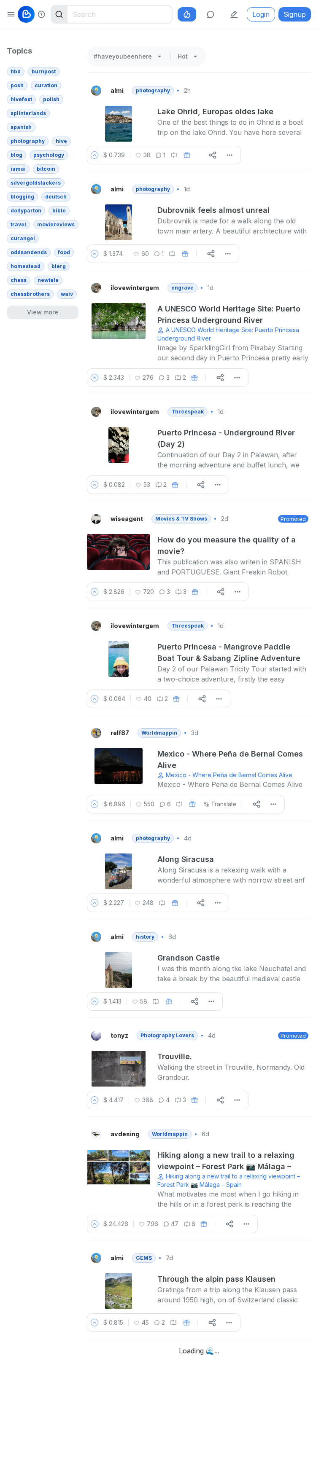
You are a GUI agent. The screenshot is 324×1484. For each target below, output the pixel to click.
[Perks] (187, 14)
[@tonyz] (97, 1035)
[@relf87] (97, 733)
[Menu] (229, 155)
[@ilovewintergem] (97, 288)
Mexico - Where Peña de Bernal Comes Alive (229, 774)
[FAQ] (41, 14)
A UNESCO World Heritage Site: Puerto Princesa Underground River (228, 334)
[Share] (212, 155)
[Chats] (210, 14)
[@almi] (97, 90)
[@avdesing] (97, 1134)
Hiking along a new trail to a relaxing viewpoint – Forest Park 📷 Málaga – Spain (228, 1180)
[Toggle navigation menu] (11, 14)
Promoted (293, 518)
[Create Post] (234, 14)
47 (174, 1223)
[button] (94, 155)
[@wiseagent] (97, 519)
